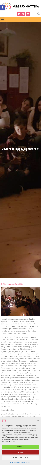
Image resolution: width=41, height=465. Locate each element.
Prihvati (20, 447)
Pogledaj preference (20, 458)
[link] (2, 7)
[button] (38, 420)
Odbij (20, 452)
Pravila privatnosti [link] (15, 462)
